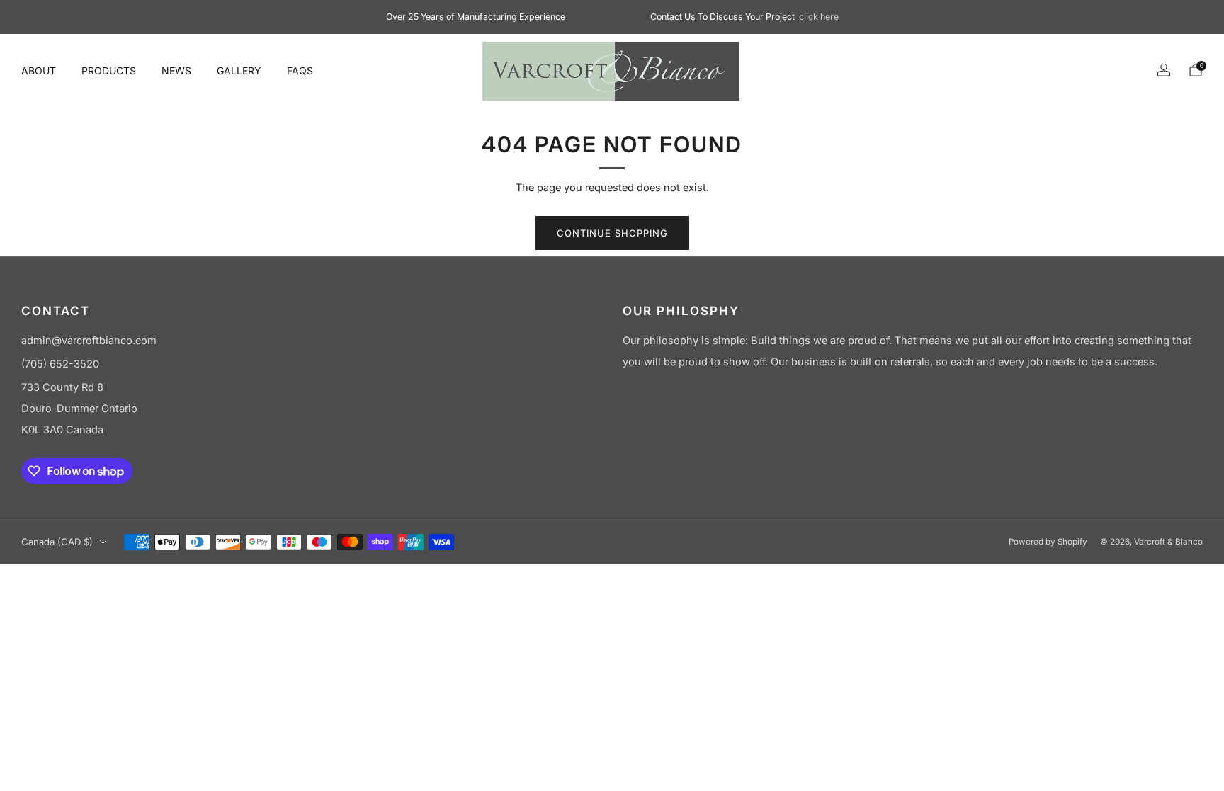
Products (108, 70)
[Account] (1164, 70)
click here (819, 16)
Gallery (239, 70)
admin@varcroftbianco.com (89, 340)
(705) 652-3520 (60, 364)
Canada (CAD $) (57, 541)
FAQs (300, 70)
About (38, 70)
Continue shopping (612, 233)
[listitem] (476, 17)
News (176, 70)
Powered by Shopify (1048, 542)
